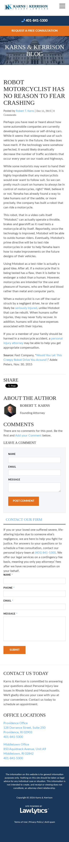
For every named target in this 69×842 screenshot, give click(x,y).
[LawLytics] (34, 809)
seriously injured (26, 308)
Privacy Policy (36, 822)
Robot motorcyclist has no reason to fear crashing (34, 92)
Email (12, 467)
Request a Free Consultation (35, 30)
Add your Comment (28, 435)
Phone (9, 588)
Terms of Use (20, 822)
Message (14, 480)
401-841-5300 (37, 20)
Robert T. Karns (25, 111)
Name (12, 454)
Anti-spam (50, 822)
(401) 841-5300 (45, 552)
